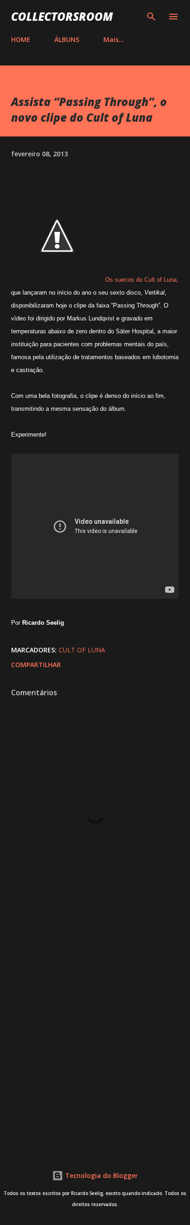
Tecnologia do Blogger (100, 1175)
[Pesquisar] (151, 16)
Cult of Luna (82, 649)
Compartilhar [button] (36, 664)
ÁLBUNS (66, 39)
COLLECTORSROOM (62, 16)
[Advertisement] (95, 1035)
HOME (20, 39)
